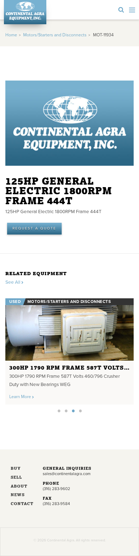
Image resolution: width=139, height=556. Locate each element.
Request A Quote (34, 228)
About (19, 486)
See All (13, 282)
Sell (16, 477)
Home (11, 35)
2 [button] (66, 410)
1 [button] (58, 410)
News (18, 495)
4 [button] (80, 410)
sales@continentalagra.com (67, 474)
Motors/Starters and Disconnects (55, 35)
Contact (21, 504)
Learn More (20, 397)
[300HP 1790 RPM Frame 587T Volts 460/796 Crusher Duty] (69, 329)
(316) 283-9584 (56, 503)
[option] (69, 349)
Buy (16, 469)
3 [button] (73, 410)
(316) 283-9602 (56, 488)
